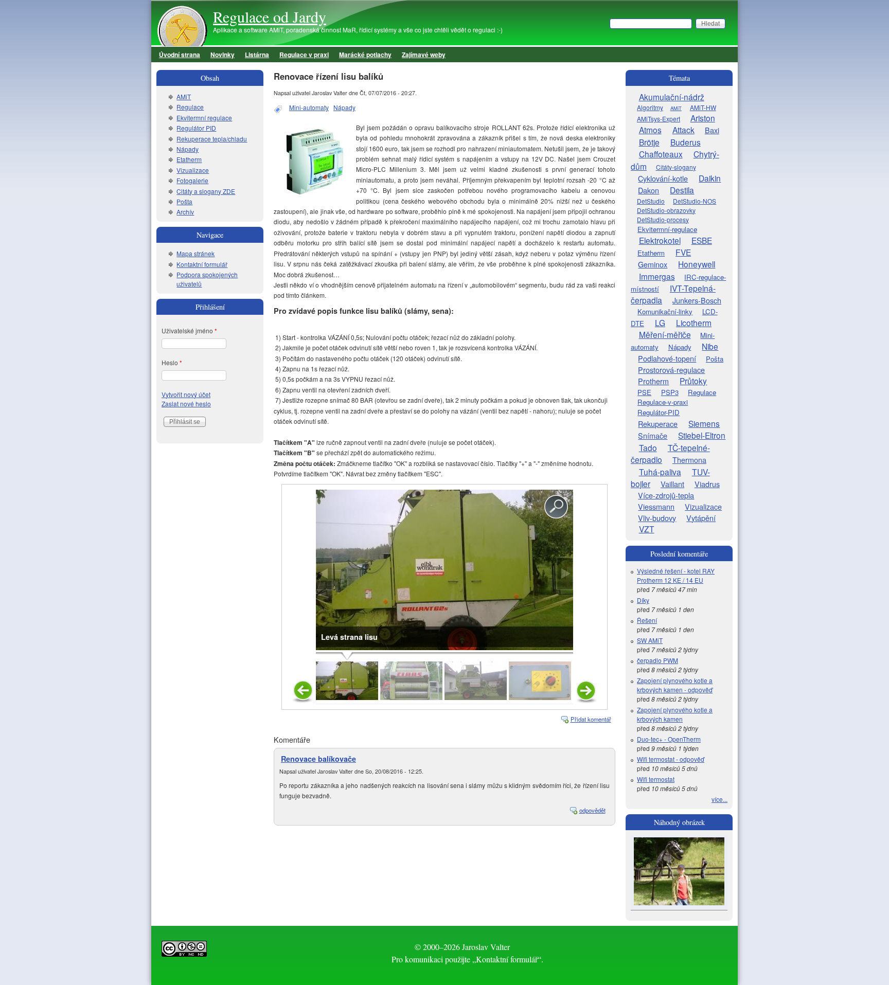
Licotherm (694, 322)
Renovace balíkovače (318, 759)
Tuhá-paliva (660, 471)
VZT (646, 528)
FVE (683, 252)
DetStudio (651, 200)
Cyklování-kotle (663, 178)
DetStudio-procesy (663, 219)
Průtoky (693, 380)
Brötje (649, 142)
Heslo (172, 362)
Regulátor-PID (658, 412)
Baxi (712, 129)
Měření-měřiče (665, 334)
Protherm (653, 380)
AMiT (183, 96)
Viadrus (707, 483)
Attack (683, 129)
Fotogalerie (192, 180)
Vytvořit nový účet (186, 394)
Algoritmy (650, 107)
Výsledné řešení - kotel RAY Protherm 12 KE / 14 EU (676, 575)
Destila (682, 189)
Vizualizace (192, 170)
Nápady (344, 107)
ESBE (701, 240)
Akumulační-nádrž (671, 96)
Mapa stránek (195, 253)
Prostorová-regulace (671, 369)
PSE (644, 392)
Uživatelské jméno (189, 330)
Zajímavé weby (424, 54)
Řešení (647, 620)
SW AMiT (650, 640)
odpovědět (592, 810)
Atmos (650, 129)
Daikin (710, 178)
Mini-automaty (309, 107)
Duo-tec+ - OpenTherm (669, 739)
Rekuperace (658, 423)
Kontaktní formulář (201, 264)
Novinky (222, 54)
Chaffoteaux (661, 153)
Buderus (685, 142)
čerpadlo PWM (657, 660)
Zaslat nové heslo (186, 403)
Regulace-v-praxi (662, 402)
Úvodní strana (179, 54)
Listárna (257, 54)
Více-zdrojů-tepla (666, 495)
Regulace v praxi (304, 54)
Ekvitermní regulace (204, 117)
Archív (185, 211)
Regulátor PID (196, 127)
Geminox (652, 264)
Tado (648, 447)
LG (660, 322)
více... (719, 799)
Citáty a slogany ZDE (205, 191)
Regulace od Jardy (269, 16)
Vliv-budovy (657, 517)
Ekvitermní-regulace (667, 229)
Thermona (689, 459)
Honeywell (696, 264)
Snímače (652, 435)
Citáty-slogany (676, 167)
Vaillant (672, 483)
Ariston (702, 117)
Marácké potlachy (365, 54)
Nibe (710, 346)
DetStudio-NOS (694, 200)
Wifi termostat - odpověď (670, 759)
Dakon (648, 190)
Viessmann (656, 506)
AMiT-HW (703, 107)
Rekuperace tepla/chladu (211, 138)
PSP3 (670, 392)
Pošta (184, 201)
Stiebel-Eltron (701, 435)
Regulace (190, 106)
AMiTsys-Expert (658, 118)
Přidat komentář (591, 719)
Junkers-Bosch (696, 300)
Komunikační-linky (664, 311)
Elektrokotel (660, 240)
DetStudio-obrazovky (666, 210)
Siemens (704, 423)
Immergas (657, 276)
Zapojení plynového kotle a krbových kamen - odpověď (675, 685)
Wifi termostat (655, 779)
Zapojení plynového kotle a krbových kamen (675, 714)
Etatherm (189, 159)
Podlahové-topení (667, 358)
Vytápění (701, 517)
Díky (643, 600)
